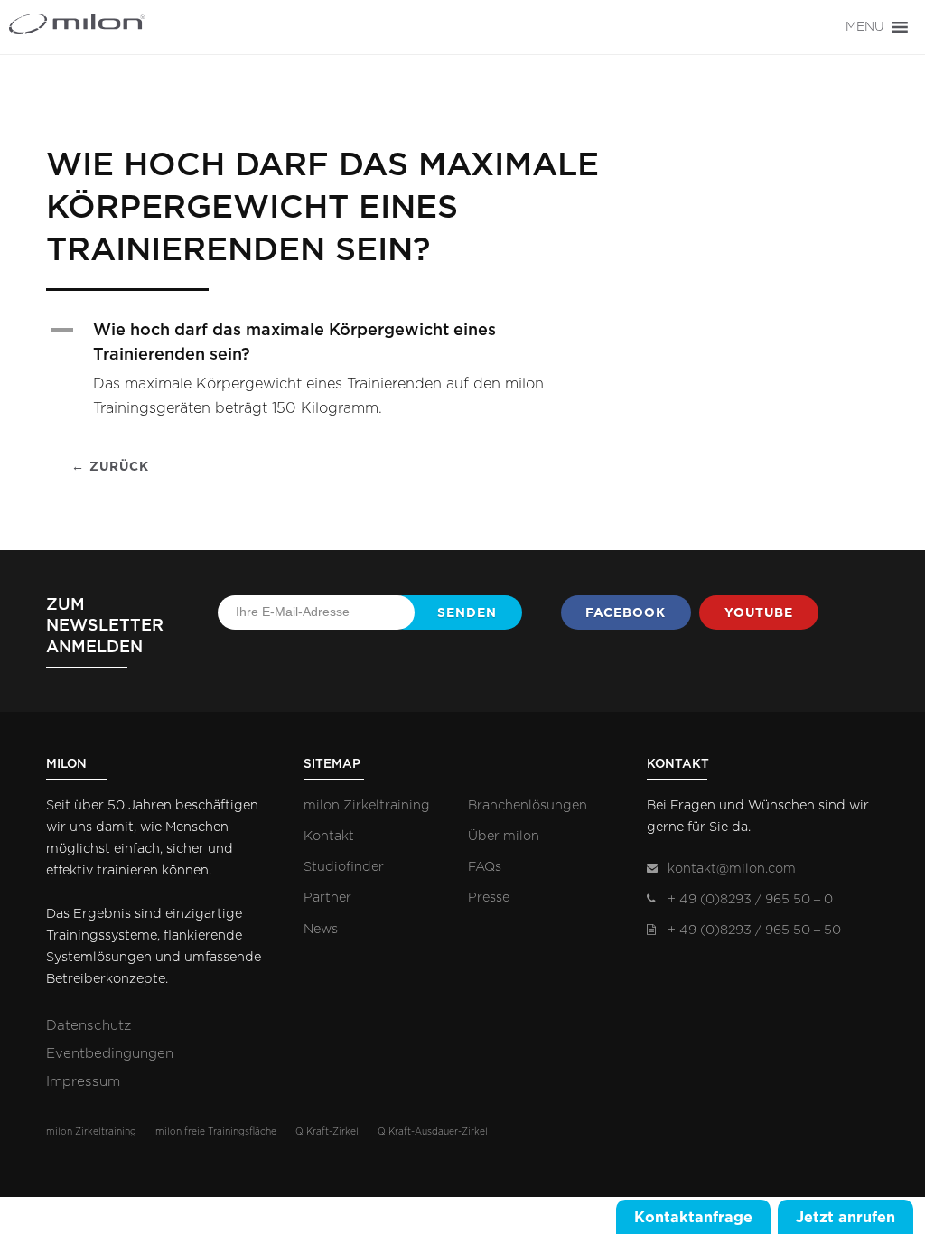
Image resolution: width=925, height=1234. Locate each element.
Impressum (83, 1082)
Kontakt (329, 836)
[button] (865, 27)
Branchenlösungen (527, 805)
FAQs (484, 867)
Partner (327, 897)
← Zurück (110, 466)
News (321, 929)
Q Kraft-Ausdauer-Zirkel (433, 1131)
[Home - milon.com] (104, 24)
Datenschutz (88, 1026)
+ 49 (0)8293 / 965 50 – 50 (754, 930)
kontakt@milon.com (732, 868)
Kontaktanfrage (693, 1217)
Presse (488, 897)
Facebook (625, 612)
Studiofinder (344, 867)
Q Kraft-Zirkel (327, 1131)
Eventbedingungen (109, 1054)
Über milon (503, 836)
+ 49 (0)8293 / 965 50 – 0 (750, 899)
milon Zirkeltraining (367, 805)
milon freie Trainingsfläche (215, 1131)
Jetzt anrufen (845, 1217)
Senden (467, 612)
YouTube (758, 612)
